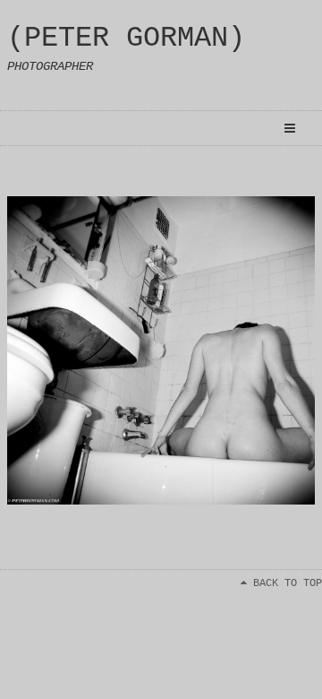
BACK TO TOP (284, 583)
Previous (243, 178)
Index (31, 178)
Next (296, 178)
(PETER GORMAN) (126, 38)
